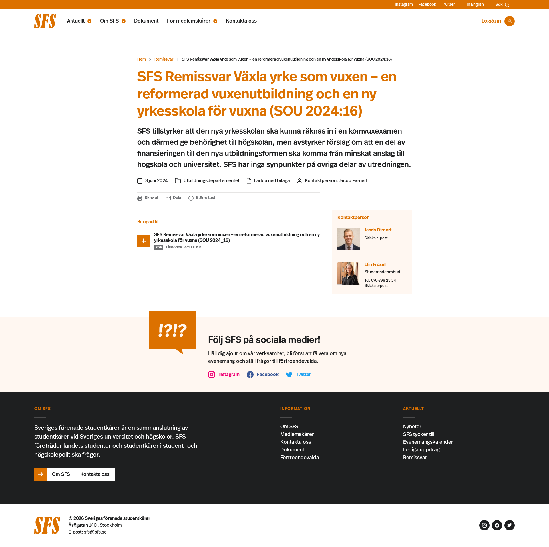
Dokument (146, 21)
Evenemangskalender (428, 442)
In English (475, 5)
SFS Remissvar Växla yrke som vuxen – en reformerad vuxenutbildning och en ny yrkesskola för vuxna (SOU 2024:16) (287, 59)
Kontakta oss (241, 21)
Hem (141, 59)
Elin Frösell (376, 264)
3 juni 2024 (156, 180)
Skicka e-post (376, 238)
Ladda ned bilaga (272, 180)
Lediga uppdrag (421, 450)
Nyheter (412, 426)
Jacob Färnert (353, 180)
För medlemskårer (188, 21)
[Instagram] (484, 525)
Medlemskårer (297, 434)
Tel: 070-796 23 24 (380, 281)
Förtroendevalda (299, 457)
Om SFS (109, 21)
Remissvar (163, 59)
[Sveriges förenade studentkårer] (45, 21)
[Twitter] (509, 525)
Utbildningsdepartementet (212, 180)
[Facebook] (497, 525)
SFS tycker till (418, 434)
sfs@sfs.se (95, 532)
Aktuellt (76, 21)
